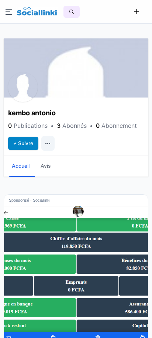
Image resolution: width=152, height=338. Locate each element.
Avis (46, 166)
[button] (23, 87)
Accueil (21, 166)
